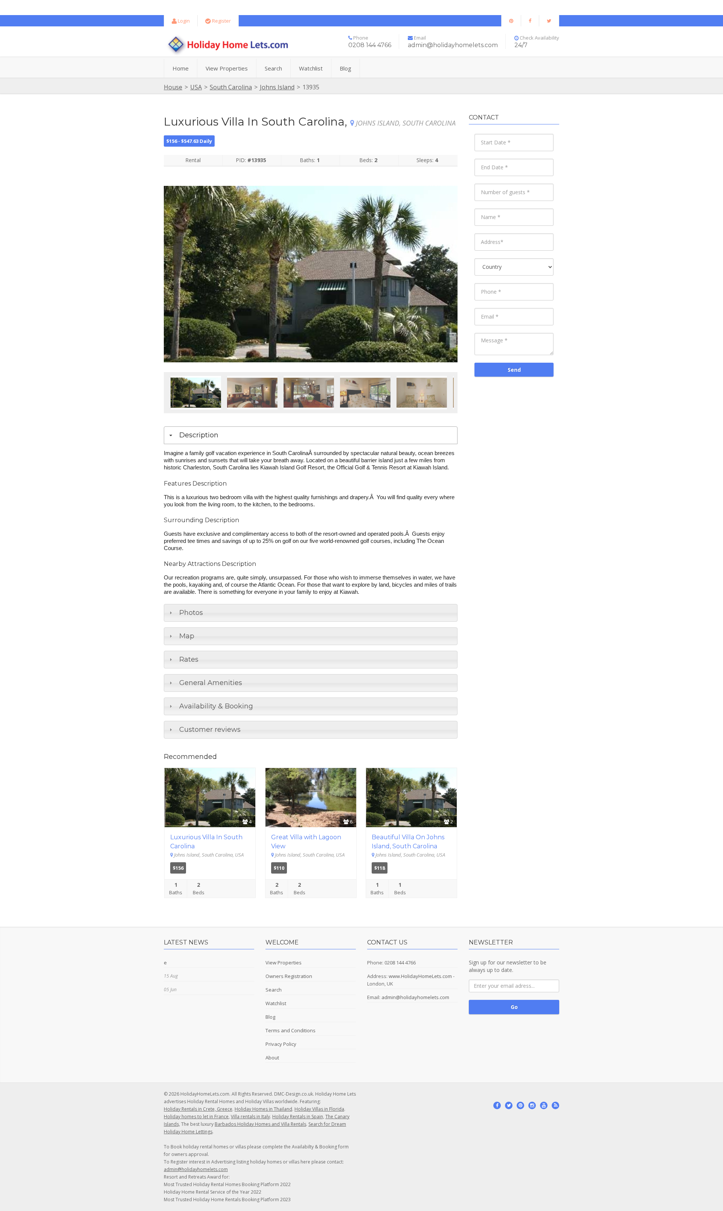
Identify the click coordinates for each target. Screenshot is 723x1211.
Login (183, 20)
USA (196, 87)
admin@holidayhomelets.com (415, 997)
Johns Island (277, 87)
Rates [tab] (188, 659)
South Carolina (231, 87)
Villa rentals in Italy (250, 1116)
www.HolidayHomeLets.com (420, 976)
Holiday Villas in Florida (319, 1109)
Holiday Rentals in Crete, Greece (198, 1109)
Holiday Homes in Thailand (263, 1109)
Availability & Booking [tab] (216, 706)
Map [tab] (186, 636)
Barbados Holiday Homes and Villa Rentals (260, 1124)
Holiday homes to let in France (196, 1116)
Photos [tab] (191, 613)
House (173, 87)
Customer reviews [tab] (210, 729)
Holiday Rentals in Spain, (298, 1116)
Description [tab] (198, 435)
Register (221, 20)
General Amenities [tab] (210, 683)
